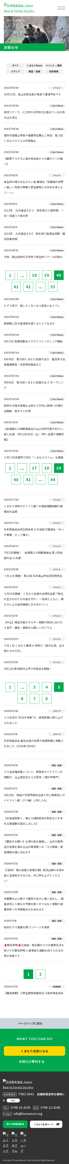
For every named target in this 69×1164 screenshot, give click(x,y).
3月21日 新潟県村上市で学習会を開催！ (28, 669)
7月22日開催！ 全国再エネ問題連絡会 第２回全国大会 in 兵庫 (33, 555)
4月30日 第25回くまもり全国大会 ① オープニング (33, 385)
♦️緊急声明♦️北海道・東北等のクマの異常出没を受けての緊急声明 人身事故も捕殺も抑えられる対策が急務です (34, 950)
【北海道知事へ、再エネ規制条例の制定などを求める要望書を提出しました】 (33, 820)
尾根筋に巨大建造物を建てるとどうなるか (29, 323)
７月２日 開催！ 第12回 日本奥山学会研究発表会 (33, 576)
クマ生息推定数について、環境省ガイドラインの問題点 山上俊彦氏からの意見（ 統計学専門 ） (33, 774)
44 (52, 479)
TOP (9, 20)
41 (16, 286)
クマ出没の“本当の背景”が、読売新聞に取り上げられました (33, 720)
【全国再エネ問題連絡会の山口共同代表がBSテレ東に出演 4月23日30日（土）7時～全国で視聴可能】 (34, 434)
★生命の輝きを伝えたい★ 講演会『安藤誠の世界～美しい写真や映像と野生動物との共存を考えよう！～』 (33, 187)
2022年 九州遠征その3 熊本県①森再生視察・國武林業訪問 (34, 236)
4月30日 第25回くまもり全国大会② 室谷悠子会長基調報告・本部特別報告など (34, 361)
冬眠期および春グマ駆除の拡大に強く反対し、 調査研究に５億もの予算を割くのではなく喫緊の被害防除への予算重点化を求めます (33, 904)
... (22, 275)
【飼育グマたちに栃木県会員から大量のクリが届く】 (33, 161)
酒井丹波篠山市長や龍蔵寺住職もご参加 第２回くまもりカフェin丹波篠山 (33, 138)
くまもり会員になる (34, 1051)
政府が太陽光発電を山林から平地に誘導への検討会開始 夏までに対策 (33, 408)
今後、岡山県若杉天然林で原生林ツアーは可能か (33, 257)
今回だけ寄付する (31, 1061)
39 (46, 275)
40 (58, 275)
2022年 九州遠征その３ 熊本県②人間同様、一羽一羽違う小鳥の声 (34, 213)
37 (34, 468)
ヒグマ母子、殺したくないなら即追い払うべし (32, 305)
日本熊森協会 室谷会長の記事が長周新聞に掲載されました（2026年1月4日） (33, 743)
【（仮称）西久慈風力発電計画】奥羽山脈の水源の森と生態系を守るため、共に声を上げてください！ (34, 875)
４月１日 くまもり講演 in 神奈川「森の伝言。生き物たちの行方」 (34, 648)
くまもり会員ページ (44, 1124)
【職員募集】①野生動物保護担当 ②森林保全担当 (33, 993)
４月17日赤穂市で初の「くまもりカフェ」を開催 (33, 457)
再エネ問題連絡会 (15, 1123)
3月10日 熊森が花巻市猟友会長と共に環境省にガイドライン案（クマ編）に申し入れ (34, 797)
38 (34, 275)
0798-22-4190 (20, 1107)
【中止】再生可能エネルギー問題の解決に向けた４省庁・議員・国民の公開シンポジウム (33, 625)
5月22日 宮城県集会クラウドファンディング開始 (33, 341)
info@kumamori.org (27, 1113)
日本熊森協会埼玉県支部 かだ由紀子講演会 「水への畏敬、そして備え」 (34, 532)
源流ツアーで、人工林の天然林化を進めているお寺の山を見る (34, 114)
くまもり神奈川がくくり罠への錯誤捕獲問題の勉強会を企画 (33, 508)
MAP (13, 1100)
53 (52, 286)
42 (28, 286)
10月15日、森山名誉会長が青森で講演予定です (32, 94)
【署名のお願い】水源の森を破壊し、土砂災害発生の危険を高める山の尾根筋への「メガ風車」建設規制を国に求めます (33, 846)
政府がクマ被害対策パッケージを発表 (26, 927)
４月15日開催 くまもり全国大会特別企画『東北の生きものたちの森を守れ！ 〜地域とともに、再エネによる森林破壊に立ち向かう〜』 (33, 599)
